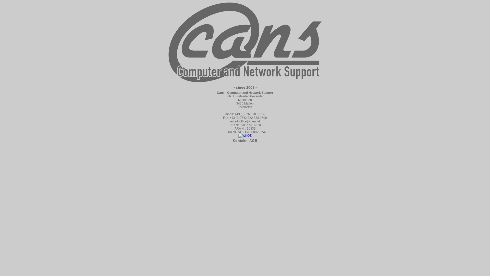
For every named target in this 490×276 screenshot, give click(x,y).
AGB (253, 141)
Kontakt (240, 141)
